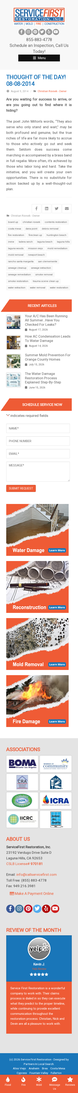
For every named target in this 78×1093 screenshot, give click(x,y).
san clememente (47, 261)
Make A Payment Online (34, 893)
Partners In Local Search (39, 1064)
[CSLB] (56, 782)
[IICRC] (22, 819)
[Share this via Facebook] (36, 208)
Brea (45, 1068)
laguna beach (44, 241)
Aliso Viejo (19, 1068)
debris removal (50, 228)
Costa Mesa (57, 1068)
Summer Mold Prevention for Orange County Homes (48, 357)
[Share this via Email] (67, 208)
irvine (11, 241)
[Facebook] (22, 32)
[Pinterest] (35, 32)
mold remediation (57, 248)
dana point (31, 228)
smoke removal (44, 274)
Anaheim (34, 1068)
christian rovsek (31, 222)
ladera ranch (26, 241)
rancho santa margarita (20, 261)
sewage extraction (41, 268)
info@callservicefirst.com (36, 874)
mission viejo (35, 248)
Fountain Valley (39, 1073)
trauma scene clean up (46, 281)
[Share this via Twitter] (57, 208)
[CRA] (22, 782)
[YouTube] (56, 32)
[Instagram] (28, 32)
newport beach (36, 255)
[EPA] (22, 800)
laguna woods (16, 248)
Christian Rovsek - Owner (52, 91)
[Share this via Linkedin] (47, 208)
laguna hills (63, 241)
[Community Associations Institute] (56, 763)
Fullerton (56, 1073)
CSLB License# (24, 864)
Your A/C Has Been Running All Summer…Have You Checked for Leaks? (46, 320)
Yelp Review (39, 968)
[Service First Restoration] (39, 16)
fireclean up (35, 235)
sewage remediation (19, 274)
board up (13, 222)
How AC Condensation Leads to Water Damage (48, 338)
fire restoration (16, 235)
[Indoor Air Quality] (56, 819)
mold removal (16, 255)
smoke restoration (18, 281)
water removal (37, 287)
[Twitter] (42, 32)
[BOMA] (22, 763)
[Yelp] (49, 32)
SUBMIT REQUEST (21, 488)
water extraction (16, 287)
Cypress (22, 1073)
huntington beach (56, 235)
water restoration (59, 287)
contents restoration (56, 222)
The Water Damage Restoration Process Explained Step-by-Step (43, 378)
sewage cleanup (17, 268)
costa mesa (14, 228)
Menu (41, 58)
